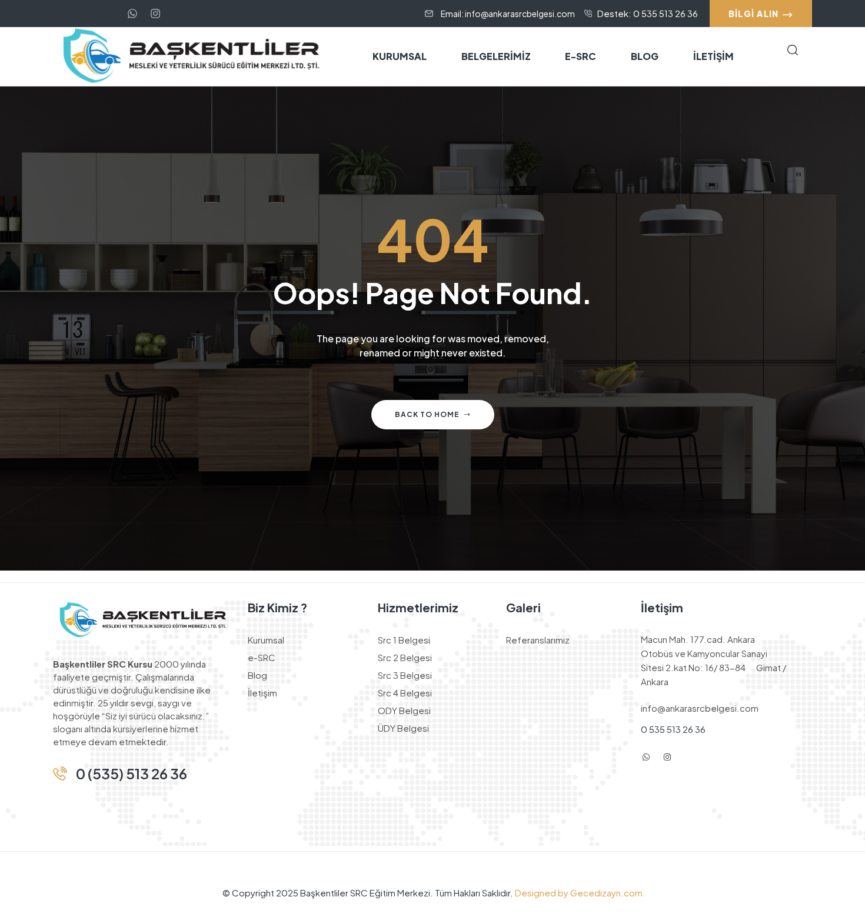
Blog (257, 675)
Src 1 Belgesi (404, 639)
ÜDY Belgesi (403, 727)
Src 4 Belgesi (405, 692)
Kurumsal (266, 639)
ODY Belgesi (404, 710)
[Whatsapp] (132, 13)
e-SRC (261, 657)
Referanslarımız (538, 639)
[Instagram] (667, 757)
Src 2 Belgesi (405, 657)
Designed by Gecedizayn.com (578, 892)
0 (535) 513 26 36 (131, 773)
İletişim (262, 692)
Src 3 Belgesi (405, 675)
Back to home (427, 414)
